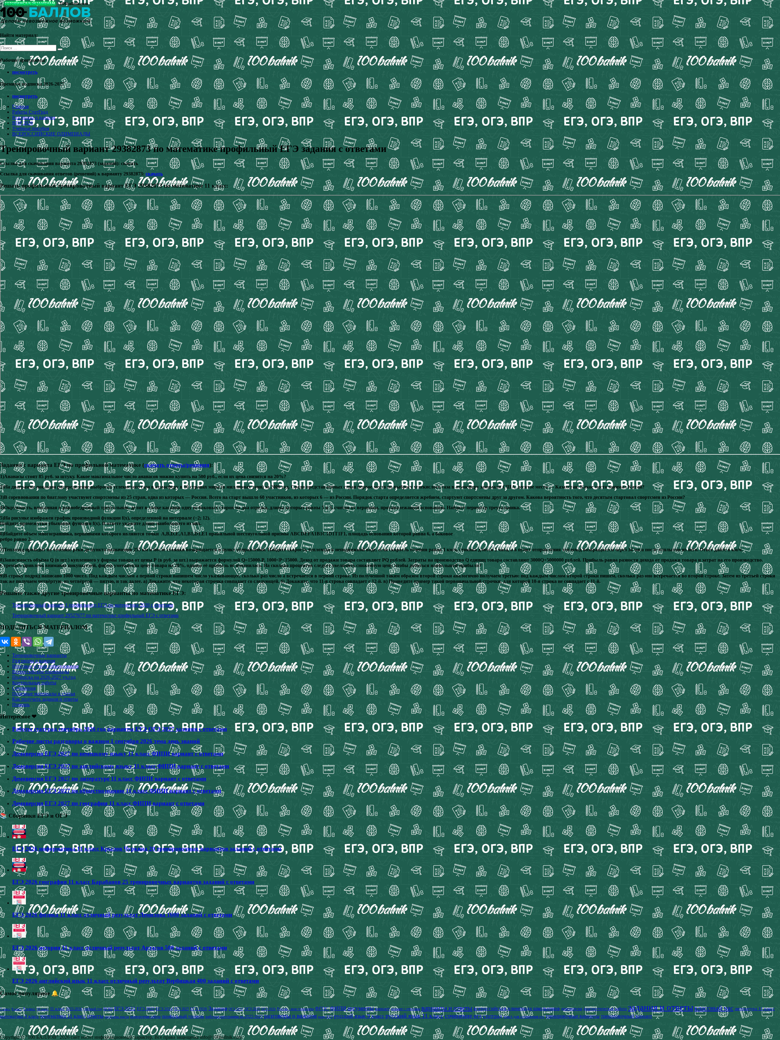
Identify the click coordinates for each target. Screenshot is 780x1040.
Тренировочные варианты (39, 655)
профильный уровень (183, 1016)
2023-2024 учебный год (84, 1009)
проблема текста (117, 1016)
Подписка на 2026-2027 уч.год (44, 677)
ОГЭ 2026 (268, 1009)
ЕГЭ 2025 (181, 1009)
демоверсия (571, 1008)
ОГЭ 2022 (236, 1009)
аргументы (360, 1008)
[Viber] (27, 642)
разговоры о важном (290, 1015)
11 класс (57, 1009)
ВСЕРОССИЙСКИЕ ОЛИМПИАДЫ (51, 133)
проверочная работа (145, 1016)
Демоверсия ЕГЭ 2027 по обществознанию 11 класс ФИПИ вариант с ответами (116, 791)
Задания (217, 1008)
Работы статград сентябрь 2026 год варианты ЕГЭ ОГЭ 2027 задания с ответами (119, 729)
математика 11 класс (63, 1016)
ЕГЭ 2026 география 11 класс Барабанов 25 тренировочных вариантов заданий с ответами (133, 882)
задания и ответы (660, 1007)
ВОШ (108, 1009)
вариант (382, 1009)
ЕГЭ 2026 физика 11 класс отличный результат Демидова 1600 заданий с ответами (122, 914)
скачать (154, 173)
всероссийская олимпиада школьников (516, 1008)
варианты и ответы (446, 1008)
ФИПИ (338, 1008)
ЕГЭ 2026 (198, 1009)
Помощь (21, 704)
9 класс (29, 1009)
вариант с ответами (405, 1009)
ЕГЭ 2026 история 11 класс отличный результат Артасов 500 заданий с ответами (119, 947)
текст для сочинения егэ (523, 1016)
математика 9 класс (19, 1016)
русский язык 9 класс (359, 1016)
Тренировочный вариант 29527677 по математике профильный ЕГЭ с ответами (95, 615)
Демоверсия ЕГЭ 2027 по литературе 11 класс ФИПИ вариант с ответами (109, 778)
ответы (95, 1016)
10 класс (43, 1009)
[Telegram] (49, 642)
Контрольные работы (34, 682)
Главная (20, 106)
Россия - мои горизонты (295, 1009)
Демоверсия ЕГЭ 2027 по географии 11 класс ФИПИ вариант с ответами (108, 803)
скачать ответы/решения (176, 465)
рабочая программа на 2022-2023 (234, 1016)
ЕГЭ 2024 (164, 1009)
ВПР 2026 (22, 122)
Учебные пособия (30, 128)
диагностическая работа (605, 1009)
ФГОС (322, 1008)
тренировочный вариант (626, 1016)
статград (492, 1016)
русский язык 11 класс (414, 1015)
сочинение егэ (463, 1016)
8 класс (17, 1009)
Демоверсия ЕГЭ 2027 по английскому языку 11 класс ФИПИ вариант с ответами (120, 766)
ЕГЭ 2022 (125, 1008)
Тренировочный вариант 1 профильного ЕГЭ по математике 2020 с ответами (92, 605)
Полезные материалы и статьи (43, 693)
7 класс (5, 1009)
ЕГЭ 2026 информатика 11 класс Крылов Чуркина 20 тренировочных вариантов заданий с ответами (146, 848)
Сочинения (24, 688)
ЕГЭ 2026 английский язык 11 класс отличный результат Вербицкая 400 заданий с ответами (135, 981)
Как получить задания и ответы (45, 699)
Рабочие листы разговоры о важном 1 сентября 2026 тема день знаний (106, 741)
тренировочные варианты (573, 1016)
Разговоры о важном (33, 117)
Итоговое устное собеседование (45, 666)
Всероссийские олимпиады (40, 671)
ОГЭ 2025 (252, 1009)
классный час (713, 1008)
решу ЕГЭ (325, 1016)
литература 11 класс (755, 1008)
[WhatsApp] (38, 642)
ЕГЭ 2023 (145, 1008)
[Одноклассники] (16, 642)
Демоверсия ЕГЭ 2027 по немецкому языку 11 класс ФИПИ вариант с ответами (117, 753)
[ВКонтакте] (5, 642)
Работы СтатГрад (30, 112)
